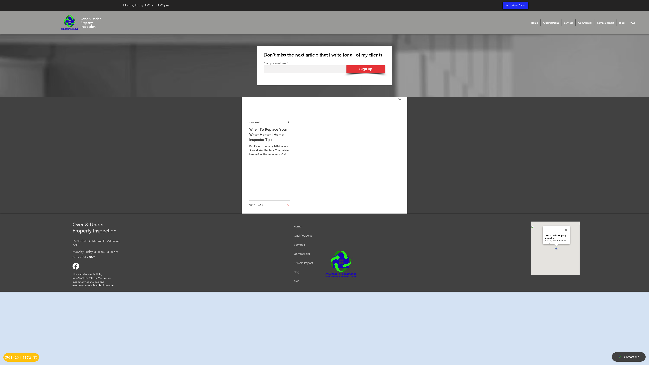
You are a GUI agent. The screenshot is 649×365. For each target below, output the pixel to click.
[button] (399, 99)
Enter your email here (275, 63)
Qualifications (303, 236)
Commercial (302, 254)
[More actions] (290, 122)
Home (298, 226)
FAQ (296, 281)
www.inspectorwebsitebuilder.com (93, 285)
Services (299, 245)
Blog (296, 272)
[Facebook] (76, 266)
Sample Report (303, 263)
